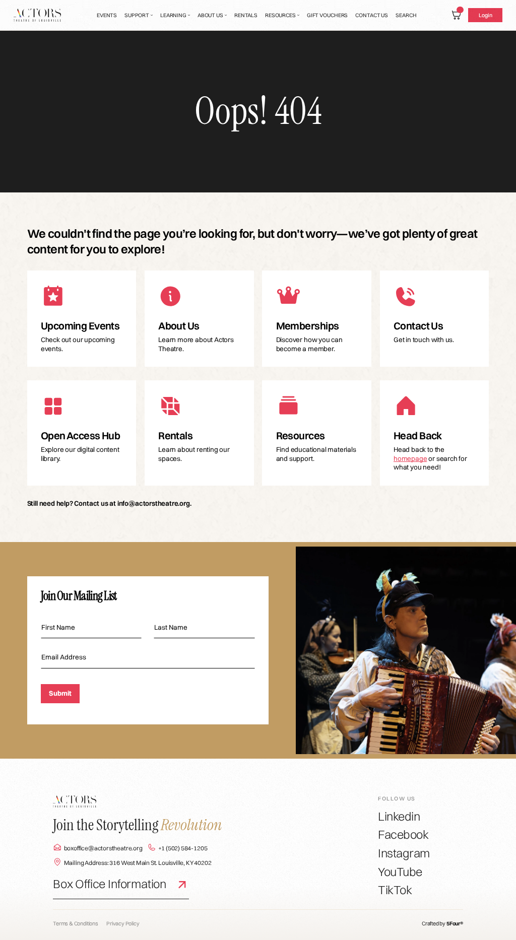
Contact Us (371, 15)
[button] (138, 15)
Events (107, 15)
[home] (37, 15)
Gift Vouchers (327, 15)
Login (485, 15)
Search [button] (406, 15)
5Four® (454, 923)
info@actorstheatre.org (153, 503)
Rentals (245, 15)
